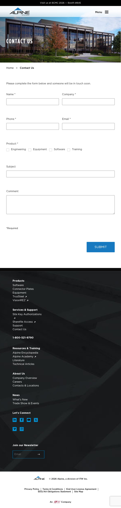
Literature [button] (18, 360)
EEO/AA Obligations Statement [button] (54, 492)
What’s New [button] (20, 400)
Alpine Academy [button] (23, 356)
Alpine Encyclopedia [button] (25, 353)
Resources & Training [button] (26, 348)
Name (10, 94)
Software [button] (18, 285)
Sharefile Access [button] (23, 322)
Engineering (18, 149)
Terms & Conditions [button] (53, 489)
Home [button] (10, 68)
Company (69, 94)
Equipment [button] (19, 293)
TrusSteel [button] (18, 296)
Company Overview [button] (25, 378)
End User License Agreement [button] (81, 489)
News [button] (16, 395)
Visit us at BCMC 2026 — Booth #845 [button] (60, 3)
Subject (11, 167)
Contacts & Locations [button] (26, 386)
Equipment (40, 149)
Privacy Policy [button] (31, 489)
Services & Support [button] (25, 309)
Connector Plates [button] (23, 289)
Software (59, 149)
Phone (11, 119)
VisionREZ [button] (19, 300)
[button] (19, 11)
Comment (12, 191)
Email (66, 119)
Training (77, 149)
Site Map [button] (78, 492)
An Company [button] (60, 502)
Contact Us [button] (19, 329)
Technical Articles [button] (23, 364)
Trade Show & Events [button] (26, 403)
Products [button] (18, 280)
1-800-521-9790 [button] (23, 337)
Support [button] (18, 326)
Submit (101, 247)
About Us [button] (19, 373)
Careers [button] (17, 382)
